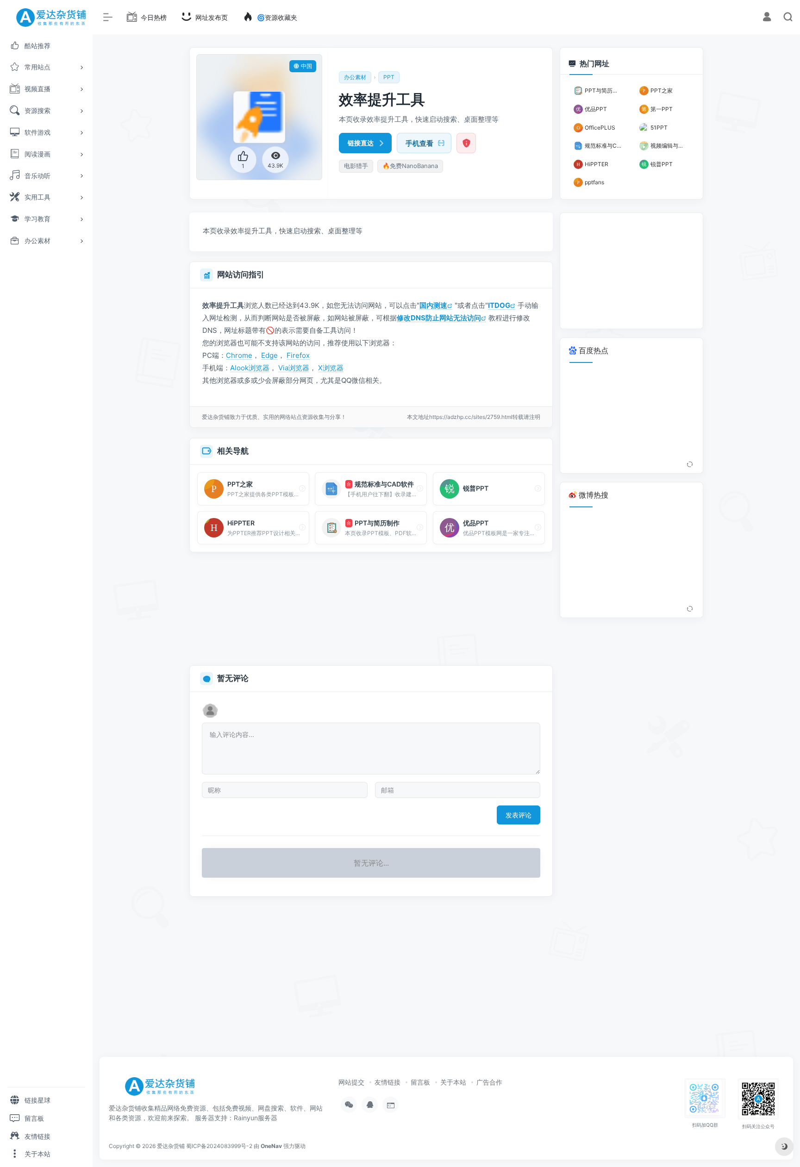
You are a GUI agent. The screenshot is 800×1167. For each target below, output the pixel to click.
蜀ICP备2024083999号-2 (219, 1145)
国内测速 (433, 305)
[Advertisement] (371, 609)
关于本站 (453, 1082)
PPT (388, 77)
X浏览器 (331, 367)
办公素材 (355, 77)
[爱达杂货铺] (163, 1089)
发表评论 (518, 815)
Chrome (239, 355)
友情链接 (387, 1082)
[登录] (767, 17)
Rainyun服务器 (255, 1118)
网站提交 (351, 1082)
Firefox (298, 355)
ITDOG (499, 305)
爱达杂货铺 (171, 1145)
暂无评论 (233, 678)
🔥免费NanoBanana (410, 165)
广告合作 (489, 1082)
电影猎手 (356, 165)
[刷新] (690, 465)
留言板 (420, 1082)
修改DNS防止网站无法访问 (439, 317)
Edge (269, 355)
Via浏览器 (293, 367)
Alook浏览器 (249, 367)
